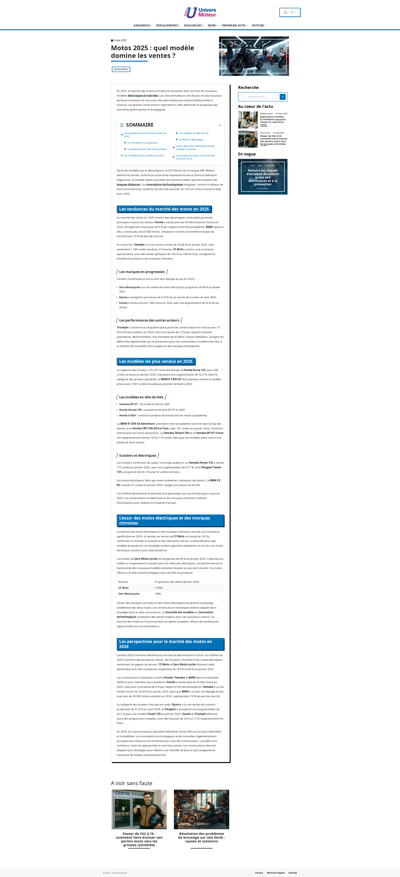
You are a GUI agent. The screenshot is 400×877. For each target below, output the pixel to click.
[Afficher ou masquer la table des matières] (187, 125)
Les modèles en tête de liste (194, 133)
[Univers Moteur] (200, 12)
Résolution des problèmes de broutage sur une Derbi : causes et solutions (201, 837)
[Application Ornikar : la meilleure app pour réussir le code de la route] (248, 120)
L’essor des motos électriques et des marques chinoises (195, 147)
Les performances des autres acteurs (147, 149)
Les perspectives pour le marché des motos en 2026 (195, 157)
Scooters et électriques (191, 139)
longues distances (128, 184)
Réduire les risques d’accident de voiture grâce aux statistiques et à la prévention (263, 177)
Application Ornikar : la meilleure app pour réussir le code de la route (273, 120)
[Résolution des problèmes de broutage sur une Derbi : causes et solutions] (201, 809)
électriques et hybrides (143, 95)
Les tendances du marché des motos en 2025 (145, 134)
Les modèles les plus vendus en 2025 (144, 155)
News (260, 166)
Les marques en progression (142, 142)
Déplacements (266, 114)
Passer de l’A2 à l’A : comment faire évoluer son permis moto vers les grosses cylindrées (139, 839)
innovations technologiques (164, 184)
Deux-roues (121, 69)
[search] (285, 12)
